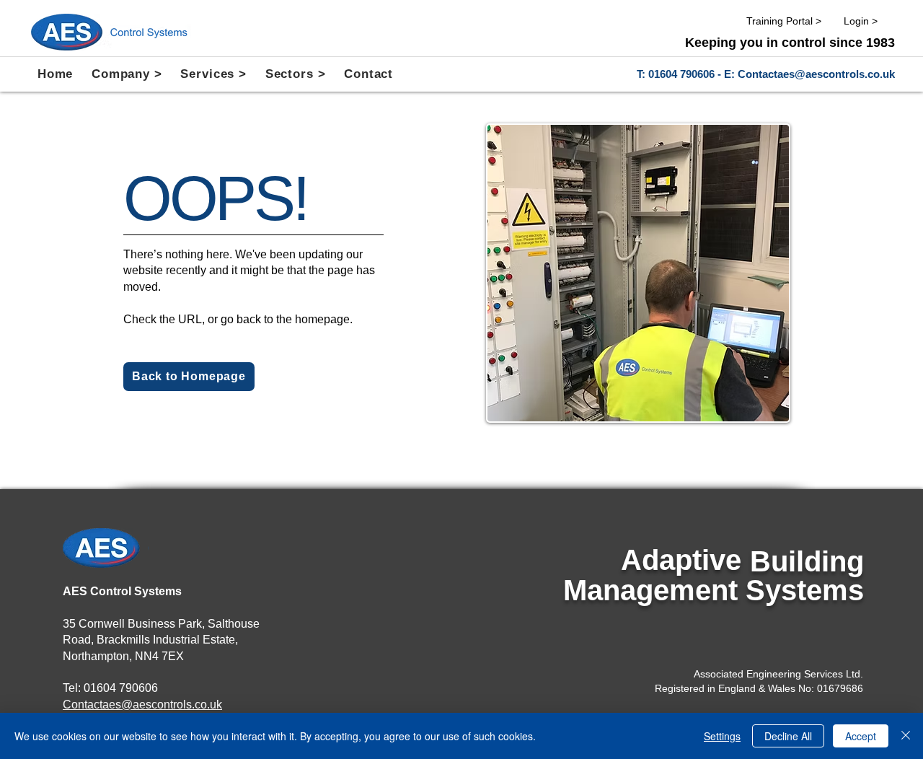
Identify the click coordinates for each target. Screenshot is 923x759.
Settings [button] (722, 736)
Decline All (788, 736)
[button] (126, 74)
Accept (860, 736)
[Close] (905, 735)
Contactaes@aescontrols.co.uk (816, 74)
